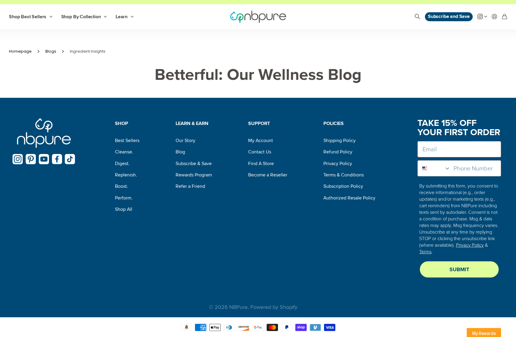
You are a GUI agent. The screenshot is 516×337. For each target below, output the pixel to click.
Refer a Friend (190, 186)
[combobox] (434, 168)
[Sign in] (494, 17)
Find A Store (261, 164)
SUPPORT (259, 123)
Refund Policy (337, 152)
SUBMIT (459, 269)
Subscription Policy (343, 186)
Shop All (123, 209)
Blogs (50, 51)
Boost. (121, 186)
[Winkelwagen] (504, 17)
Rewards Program (194, 175)
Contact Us (259, 152)
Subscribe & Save (194, 164)
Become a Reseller (267, 175)
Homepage (20, 51)
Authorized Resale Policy (349, 198)
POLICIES (333, 123)
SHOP (121, 123)
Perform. (124, 198)
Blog (180, 152)
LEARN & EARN (192, 123)
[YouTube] (44, 159)
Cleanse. (124, 152)
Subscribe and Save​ (449, 16)
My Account (260, 141)
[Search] (417, 17)
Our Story (185, 141)
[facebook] (57, 159)
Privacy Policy (337, 164)
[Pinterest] (31, 159)
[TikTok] (70, 159)
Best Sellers (127, 141)
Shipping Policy (339, 141)
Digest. (122, 164)
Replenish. (126, 175)
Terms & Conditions (343, 175)
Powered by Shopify (273, 307)
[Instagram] (18, 159)
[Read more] (482, 17)
